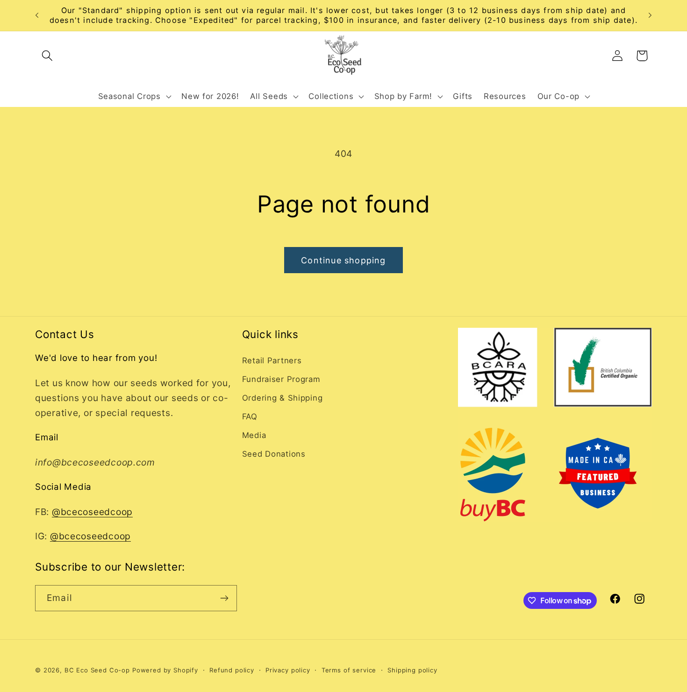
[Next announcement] (650, 15)
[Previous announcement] (37, 15)
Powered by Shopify (165, 670)
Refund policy (231, 670)
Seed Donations (274, 454)
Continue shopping (343, 260)
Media (254, 435)
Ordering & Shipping (282, 397)
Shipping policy (412, 670)
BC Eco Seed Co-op (97, 670)
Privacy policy (287, 670)
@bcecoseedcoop (92, 511)
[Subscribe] (224, 598)
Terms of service (349, 670)
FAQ (250, 416)
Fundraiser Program (281, 379)
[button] (47, 55)
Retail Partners (272, 360)
